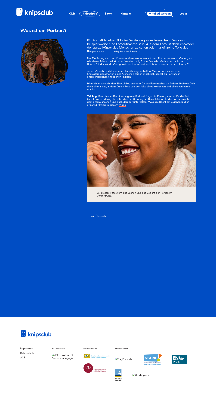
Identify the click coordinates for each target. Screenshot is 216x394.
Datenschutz (27, 353)
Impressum (26, 348)
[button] (192, 157)
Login (183, 13)
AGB (22, 357)
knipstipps (90, 13)
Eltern (109, 13)
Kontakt (125, 13)
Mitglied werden (160, 13)
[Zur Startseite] (36, 15)
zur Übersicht (99, 216)
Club (72, 13)
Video (122, 104)
